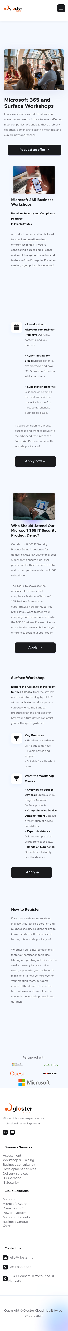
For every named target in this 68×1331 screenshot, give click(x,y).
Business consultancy (19, 1164)
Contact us (35, 280)
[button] (61, 8)
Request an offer (35, 149)
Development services (19, 1169)
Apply (35, 647)
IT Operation (12, 1178)
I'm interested (35, 1016)
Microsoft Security (16, 1217)
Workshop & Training (18, 1160)
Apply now (35, 461)
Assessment (12, 1155)
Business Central (15, 1222)
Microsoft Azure (15, 1204)
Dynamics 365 (13, 1208)
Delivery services (15, 1173)
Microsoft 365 (13, 1199)
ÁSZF (7, 1226)
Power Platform (14, 1213)
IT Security (11, 1182)
